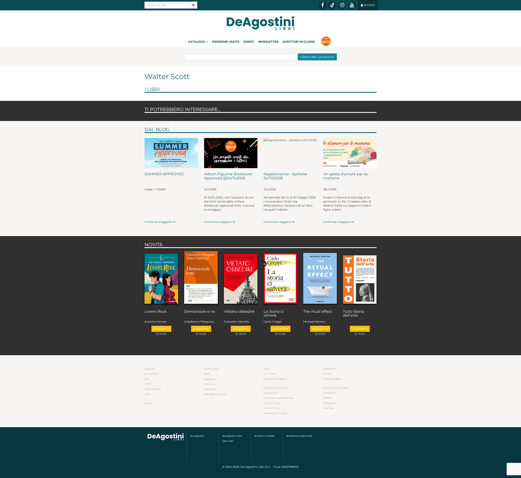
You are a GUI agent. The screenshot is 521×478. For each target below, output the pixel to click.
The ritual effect (317, 312)
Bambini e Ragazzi (215, 394)
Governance (271, 392)
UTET (147, 383)
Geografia (210, 389)
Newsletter (268, 42)
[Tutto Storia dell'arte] (360, 277)
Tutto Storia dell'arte (353, 314)
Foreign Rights (332, 378)
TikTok (327, 397)
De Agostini (151, 373)
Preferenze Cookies (275, 413)
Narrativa (209, 383)
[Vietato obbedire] (240, 277)
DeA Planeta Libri (260, 23)
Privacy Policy (272, 402)
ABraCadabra (152, 389)
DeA (147, 378)
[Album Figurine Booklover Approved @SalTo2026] (231, 153)
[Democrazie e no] (201, 277)
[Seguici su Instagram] (342, 5)
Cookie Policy (272, 407)
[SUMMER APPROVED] (171, 153)
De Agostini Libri (232, 435)
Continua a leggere (158, 222)
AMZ (147, 394)
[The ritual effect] (320, 277)
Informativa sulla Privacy (279, 397)
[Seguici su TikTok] (332, 5)
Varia (207, 373)
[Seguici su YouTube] (352, 5)
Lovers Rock (155, 312)
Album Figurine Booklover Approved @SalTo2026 (228, 176)
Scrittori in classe (298, 42)
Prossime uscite (225, 42)
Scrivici (327, 373)
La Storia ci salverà (274, 314)
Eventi (248, 42)
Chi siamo (270, 373)
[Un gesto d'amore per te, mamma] (350, 153)
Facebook (329, 392)
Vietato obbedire (239, 312)
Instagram (329, 402)
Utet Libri (227, 440)
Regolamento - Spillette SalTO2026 (285, 176)
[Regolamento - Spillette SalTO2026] (290, 153)
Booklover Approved (299, 435)
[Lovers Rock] (161, 277)
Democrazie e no (199, 312)
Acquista (160, 328)
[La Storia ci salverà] (280, 277)
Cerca (317, 57)
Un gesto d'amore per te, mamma (346, 176)
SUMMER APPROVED (164, 174)
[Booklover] (326, 41)
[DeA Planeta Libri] (166, 436)
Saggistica (210, 378)
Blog (148, 403)
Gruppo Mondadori (275, 378)
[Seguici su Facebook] (322, 5)
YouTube (328, 407)
